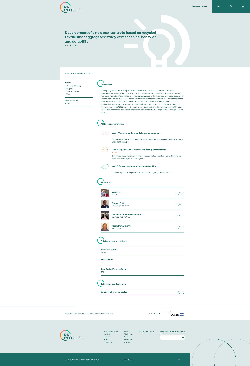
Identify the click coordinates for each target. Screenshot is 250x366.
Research (107, 337)
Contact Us (108, 342)
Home (67, 73)
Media (126, 337)
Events (126, 331)
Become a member (199, 6)
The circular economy (111, 331)
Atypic (97, 359)
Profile (178, 193)
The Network (128, 334)
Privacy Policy (122, 360)
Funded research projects (82, 73)
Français (127, 342)
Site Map (130, 360)
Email (162, 334)
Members (107, 334)
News (106, 340)
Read (180, 292)
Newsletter (128, 340)
